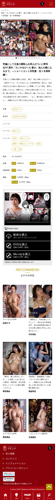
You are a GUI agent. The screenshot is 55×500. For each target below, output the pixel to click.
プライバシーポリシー (17, 468)
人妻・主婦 (17, 149)
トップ (3, 10)
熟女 (39, 144)
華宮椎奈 (6, 391)
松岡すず (6, 323)
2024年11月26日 (19, 117)
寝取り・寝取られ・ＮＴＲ (23, 144)
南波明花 (32, 391)
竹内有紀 (32, 334)
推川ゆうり (17, 109)
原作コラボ (24, 138)
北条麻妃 (32, 437)
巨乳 (14, 138)
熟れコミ (16, 131)
